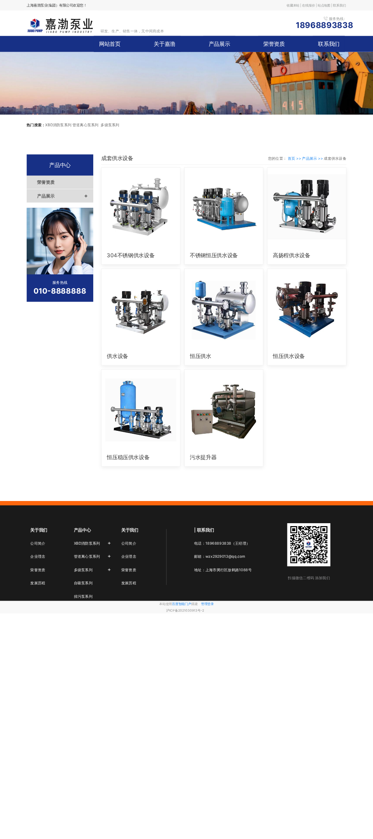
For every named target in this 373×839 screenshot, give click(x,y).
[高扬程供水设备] (306, 207)
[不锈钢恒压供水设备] (224, 207)
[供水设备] (141, 308)
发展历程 (37, 583)
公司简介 (37, 543)
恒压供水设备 (289, 356)
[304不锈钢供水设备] (141, 207)
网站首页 (110, 44)
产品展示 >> (313, 158)
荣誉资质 (274, 44)
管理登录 (207, 604)
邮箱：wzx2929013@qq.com (219, 556)
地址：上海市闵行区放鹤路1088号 (223, 569)
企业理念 (37, 556)
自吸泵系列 (83, 583)
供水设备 (117, 356)
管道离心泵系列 (92, 556)
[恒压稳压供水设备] (141, 409)
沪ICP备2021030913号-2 (185, 610)
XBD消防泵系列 (92, 542)
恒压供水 (200, 356)
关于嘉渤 (164, 44)
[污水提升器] (224, 409)
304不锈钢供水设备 (130, 255)
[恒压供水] (224, 308)
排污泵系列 (83, 596)
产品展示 (219, 44)
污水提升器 (203, 457)
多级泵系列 (92, 569)
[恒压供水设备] (306, 308)
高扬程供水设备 (291, 255)
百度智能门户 (181, 604)
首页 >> (295, 158)
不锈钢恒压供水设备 (214, 255)
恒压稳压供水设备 (128, 457)
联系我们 (328, 44)
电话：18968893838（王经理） (222, 543)
